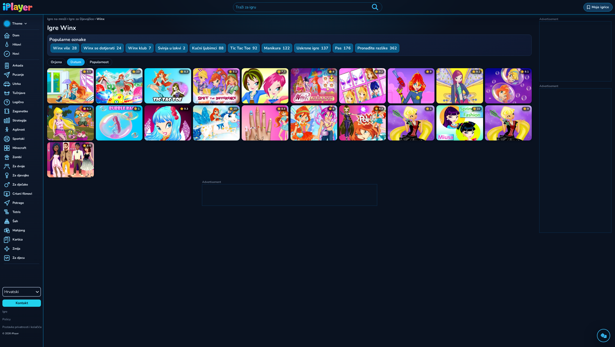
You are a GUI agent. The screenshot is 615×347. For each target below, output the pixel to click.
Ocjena (56, 62)
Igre (4, 312)
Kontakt (22, 303)
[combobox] (307, 7)
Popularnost (99, 62)
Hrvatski (11, 291)
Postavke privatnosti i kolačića (21, 327)
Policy (6, 319)
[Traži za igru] (375, 7)
